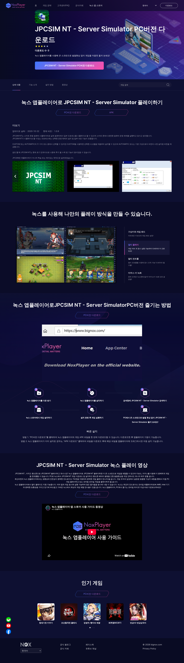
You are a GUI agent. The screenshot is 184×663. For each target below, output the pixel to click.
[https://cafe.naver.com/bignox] (8, 619)
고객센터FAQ (63, 5)
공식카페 (79, 5)
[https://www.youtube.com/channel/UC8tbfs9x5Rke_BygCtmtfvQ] (8, 625)
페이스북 (90, 644)
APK (111, 112)
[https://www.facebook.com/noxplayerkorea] (8, 631)
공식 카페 (64, 648)
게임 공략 (47, 5)
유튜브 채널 (91, 648)
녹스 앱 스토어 (95, 5)
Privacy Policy (149, 648)
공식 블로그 (65, 644)
